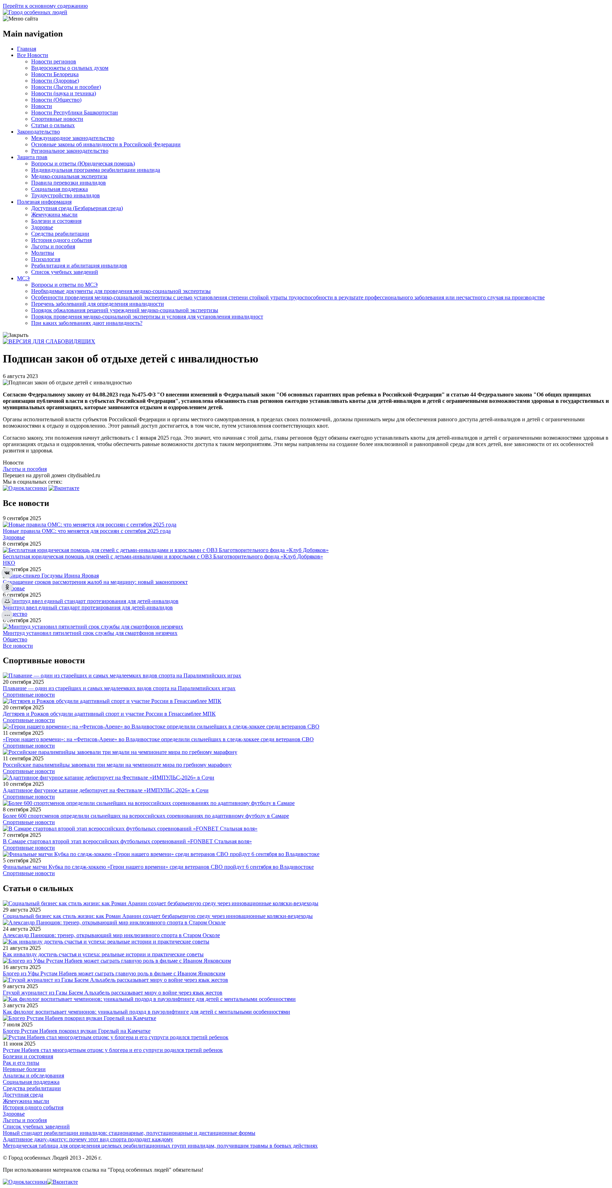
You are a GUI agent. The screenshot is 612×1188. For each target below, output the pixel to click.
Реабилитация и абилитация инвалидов (79, 266)
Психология (45, 259)
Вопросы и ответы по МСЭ (64, 285)
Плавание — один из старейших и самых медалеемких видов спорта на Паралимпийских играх (119, 688)
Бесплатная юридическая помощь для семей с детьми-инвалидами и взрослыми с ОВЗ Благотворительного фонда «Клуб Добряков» (163, 556)
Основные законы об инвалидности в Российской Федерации (106, 144)
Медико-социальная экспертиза (69, 176)
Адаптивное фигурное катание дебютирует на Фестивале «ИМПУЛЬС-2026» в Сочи (106, 790)
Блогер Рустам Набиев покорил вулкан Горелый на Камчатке (77, 1031)
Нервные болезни (24, 1069)
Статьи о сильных (53, 125)
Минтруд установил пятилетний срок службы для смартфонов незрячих (90, 633)
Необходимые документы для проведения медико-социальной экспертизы (121, 291)
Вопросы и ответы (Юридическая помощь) (83, 164)
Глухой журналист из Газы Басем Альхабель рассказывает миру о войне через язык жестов (112, 993)
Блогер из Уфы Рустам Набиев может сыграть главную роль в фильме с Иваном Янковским (114, 973)
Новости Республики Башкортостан (74, 112)
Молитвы (42, 253)
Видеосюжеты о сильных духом (69, 68)
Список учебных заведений (64, 272)
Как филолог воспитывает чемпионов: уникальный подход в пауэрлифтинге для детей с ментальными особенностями (146, 1012)
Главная (26, 49)
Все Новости (32, 55)
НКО (9, 563)
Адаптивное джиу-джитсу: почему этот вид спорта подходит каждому (88, 1139)
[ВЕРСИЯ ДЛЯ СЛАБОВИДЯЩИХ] (49, 341)
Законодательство (38, 132)
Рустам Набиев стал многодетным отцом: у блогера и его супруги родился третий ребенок (113, 1050)
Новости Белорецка (55, 74)
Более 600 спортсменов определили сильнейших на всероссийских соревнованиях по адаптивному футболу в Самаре (146, 816)
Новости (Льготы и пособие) (66, 87)
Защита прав (32, 157)
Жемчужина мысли (54, 215)
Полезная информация (44, 202)
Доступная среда (23, 1095)
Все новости (18, 646)
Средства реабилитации (60, 234)
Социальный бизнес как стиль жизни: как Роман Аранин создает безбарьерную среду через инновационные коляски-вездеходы (158, 916)
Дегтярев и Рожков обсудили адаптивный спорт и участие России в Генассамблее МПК (109, 714)
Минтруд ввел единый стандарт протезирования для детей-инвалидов (88, 607)
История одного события (61, 240)
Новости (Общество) (56, 100)
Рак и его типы (21, 1063)
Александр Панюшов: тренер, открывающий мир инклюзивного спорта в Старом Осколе (111, 935)
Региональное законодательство (69, 151)
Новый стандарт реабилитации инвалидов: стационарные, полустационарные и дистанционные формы (129, 1133)
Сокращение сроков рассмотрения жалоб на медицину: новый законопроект (95, 582)
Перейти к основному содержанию (45, 6)
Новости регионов (53, 61)
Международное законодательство (72, 138)
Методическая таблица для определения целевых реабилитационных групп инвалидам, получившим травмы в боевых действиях (160, 1146)
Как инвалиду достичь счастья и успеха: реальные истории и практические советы (103, 954)
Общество (15, 614)
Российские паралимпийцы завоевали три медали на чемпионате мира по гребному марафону (117, 765)
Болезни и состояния (56, 221)
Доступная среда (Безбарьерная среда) (77, 208)
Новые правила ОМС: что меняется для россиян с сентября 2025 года (87, 531)
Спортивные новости (57, 119)
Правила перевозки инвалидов (68, 183)
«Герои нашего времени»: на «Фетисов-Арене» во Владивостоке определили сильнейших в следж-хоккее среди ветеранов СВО (158, 739)
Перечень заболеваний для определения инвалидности (97, 304)
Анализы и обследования (33, 1075)
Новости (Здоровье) (55, 81)
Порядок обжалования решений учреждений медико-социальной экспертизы (124, 310)
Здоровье (42, 227)
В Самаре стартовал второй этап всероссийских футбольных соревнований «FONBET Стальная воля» (127, 841)
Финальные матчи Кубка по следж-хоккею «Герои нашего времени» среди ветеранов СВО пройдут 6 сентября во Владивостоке (158, 867)
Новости (41, 106)
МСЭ (23, 278)
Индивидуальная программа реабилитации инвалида (95, 170)
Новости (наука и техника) (63, 93)
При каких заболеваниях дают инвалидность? (86, 323)
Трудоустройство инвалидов (65, 195)
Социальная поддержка (59, 189)
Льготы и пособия (53, 246)
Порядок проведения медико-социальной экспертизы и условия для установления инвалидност (147, 317)
